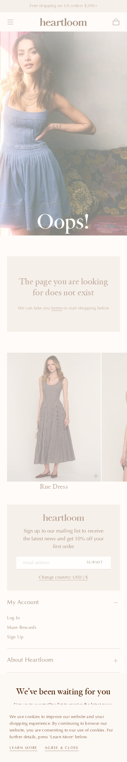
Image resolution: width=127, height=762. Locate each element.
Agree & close (62, 748)
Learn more (23, 748)
